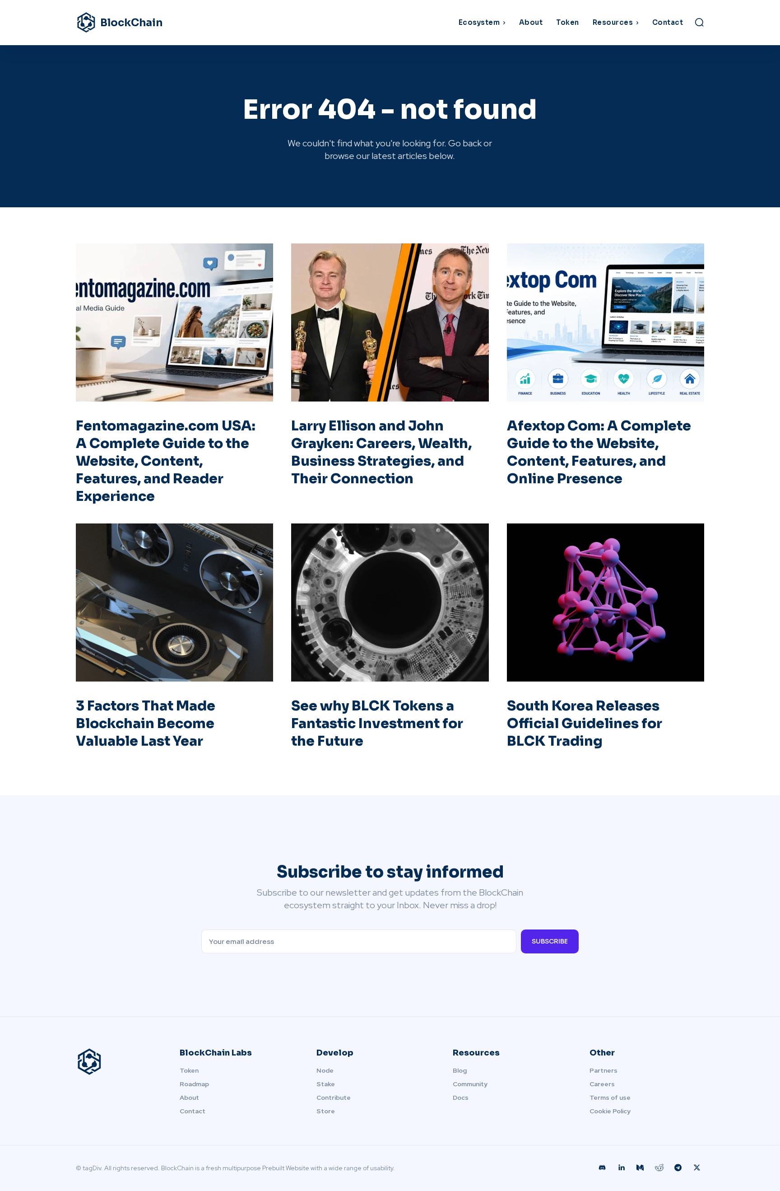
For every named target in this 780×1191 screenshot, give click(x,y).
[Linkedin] (621, 1168)
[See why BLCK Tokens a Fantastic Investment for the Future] (389, 602)
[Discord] (602, 1168)
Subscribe (550, 941)
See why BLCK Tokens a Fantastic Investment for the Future (377, 723)
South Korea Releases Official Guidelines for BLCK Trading (584, 723)
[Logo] (117, 1061)
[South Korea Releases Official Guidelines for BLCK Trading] (605, 602)
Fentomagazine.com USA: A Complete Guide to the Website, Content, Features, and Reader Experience (165, 461)
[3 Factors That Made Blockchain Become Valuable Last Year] (174, 602)
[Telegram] (678, 1168)
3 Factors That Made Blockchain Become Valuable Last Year (145, 723)
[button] (699, 22)
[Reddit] (659, 1168)
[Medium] (640, 1168)
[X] (697, 1168)
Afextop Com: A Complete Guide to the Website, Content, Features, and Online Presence (599, 452)
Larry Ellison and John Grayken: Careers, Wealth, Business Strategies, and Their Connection (381, 452)
